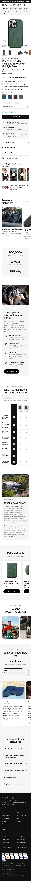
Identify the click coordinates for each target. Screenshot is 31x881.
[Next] (27, 202)
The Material (5, 839)
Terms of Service (21, 839)
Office (3, 823)
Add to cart (11, 591)
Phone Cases (5, 815)
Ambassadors (5, 842)
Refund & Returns (21, 842)
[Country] (25, 5)
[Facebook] (8, 807)
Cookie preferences (7, 873)
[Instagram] (2, 807)
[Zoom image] (26, 45)
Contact (19, 823)
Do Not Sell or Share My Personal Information (13, 875)
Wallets (4, 821)
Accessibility (5, 878)
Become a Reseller (7, 847)
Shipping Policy (21, 845)
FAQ (18, 818)
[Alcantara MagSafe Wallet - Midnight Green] (11, 570)
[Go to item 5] (26, 52)
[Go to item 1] (4, 52)
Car (3, 826)
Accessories (5, 818)
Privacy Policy (20, 837)
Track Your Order (21, 815)
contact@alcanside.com (8, 869)
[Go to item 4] (20, 52)
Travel (3, 829)
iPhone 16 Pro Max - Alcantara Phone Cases (18, 8)
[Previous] (23, 202)
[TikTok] (5, 807)
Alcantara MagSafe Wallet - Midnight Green (11, 582)
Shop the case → (12, 371)
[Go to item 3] (15, 52)
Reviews (4, 845)
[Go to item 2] (9, 52)
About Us (4, 837)
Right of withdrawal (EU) (22, 848)
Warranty (19, 821)
